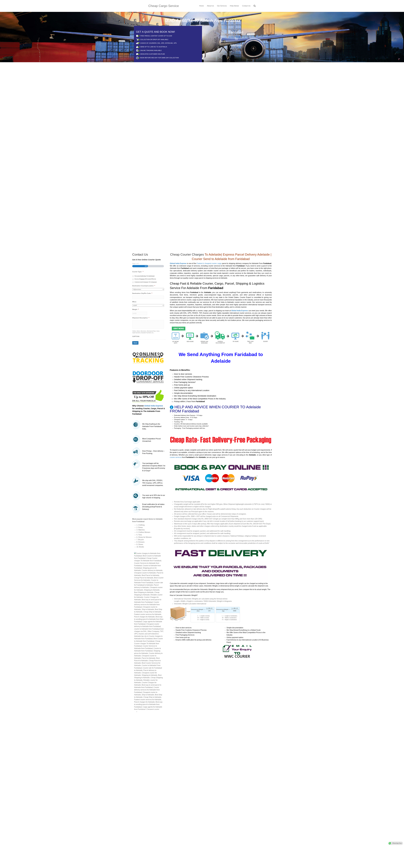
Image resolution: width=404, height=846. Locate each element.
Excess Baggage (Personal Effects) (145, 279)
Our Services (222, 6)
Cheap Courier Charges (187, 254)
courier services (176, 457)
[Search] (254, 5)
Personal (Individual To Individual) (144, 276)
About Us (210, 6)
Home (201, 6)
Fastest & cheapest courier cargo (209, 263)
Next (135, 343)
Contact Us (246, 6)
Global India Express (153, 406)
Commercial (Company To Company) (146, 282)
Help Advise (234, 6)
